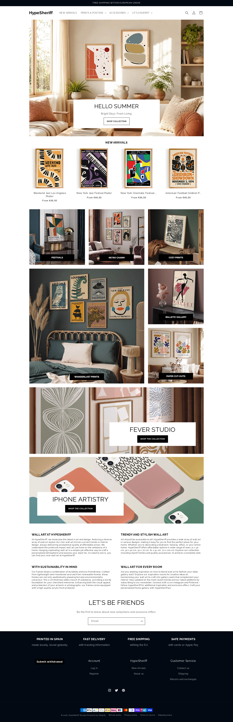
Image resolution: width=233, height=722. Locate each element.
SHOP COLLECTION (116, 121)
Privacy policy (130, 715)
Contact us (183, 668)
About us (139, 673)
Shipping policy (165, 715)
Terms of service (147, 715)
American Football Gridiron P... (183, 193)
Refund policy (115, 715)
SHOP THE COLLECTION (152, 439)
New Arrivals (139, 668)
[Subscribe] (141, 621)
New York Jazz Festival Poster (94, 193)
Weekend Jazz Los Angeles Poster (49, 195)
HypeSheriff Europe (78, 715)
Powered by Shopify (96, 715)
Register (94, 673)
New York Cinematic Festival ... (139, 193)
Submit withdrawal (50, 661)
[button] (93, 13)
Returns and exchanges (183, 679)
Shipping (183, 673)
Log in (94, 668)
